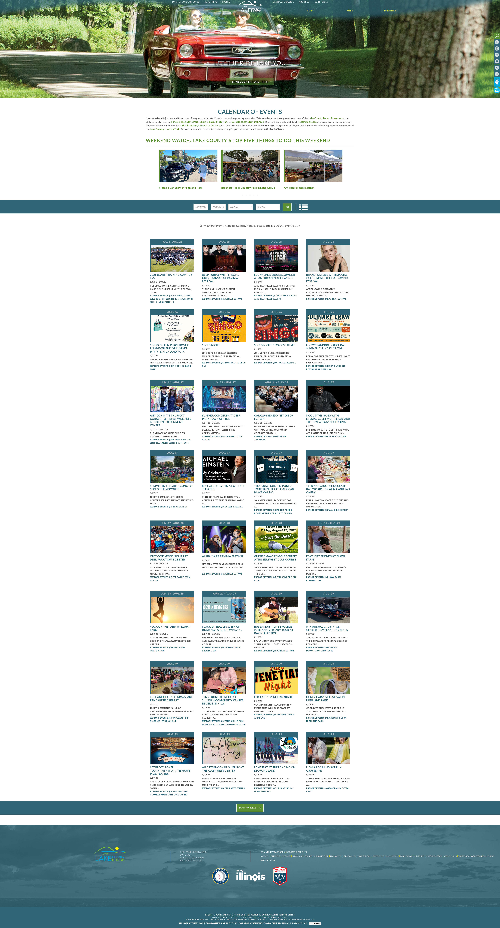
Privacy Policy (281, 917)
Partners (390, 10)
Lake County (349, 856)
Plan (310, 10)
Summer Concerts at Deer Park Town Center (221, 417)
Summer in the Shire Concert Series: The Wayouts (171, 487)
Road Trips (211, 2)
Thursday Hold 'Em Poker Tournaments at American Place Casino (274, 489)
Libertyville (378, 856)
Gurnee (308, 856)
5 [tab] (258, 195)
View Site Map (242, 917)
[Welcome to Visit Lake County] (251, 11)
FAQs (232, 917)
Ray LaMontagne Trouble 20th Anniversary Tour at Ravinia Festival (273, 630)
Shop (150, 10)
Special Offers (287, 915)
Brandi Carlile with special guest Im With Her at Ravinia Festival (327, 278)
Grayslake (297, 856)
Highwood (335, 856)
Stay (190, 10)
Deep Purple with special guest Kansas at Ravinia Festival (220, 278)
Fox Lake (286, 856)
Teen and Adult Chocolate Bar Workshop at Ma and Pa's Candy (328, 489)
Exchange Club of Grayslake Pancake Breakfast (171, 698)
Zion (272, 860)
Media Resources (220, 917)
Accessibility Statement (261, 917)
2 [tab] (246, 195)
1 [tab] (242, 195)
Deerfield (275, 856)
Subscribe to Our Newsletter (263, 915)
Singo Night (211, 345)
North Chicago (434, 856)
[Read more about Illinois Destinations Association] (280, 887)
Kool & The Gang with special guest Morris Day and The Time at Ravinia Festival (328, 419)
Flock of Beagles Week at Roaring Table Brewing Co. (222, 628)
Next (345, 165)
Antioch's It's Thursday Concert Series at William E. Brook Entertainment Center (171, 420)
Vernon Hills (450, 856)
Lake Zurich (364, 856)
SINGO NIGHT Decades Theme (274, 345)
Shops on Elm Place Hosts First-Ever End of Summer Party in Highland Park (169, 348)
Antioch (265, 856)
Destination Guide (283, 2)
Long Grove (406, 856)
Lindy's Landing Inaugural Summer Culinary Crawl (325, 347)
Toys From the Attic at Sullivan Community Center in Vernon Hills (223, 700)
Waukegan (476, 856)
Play (70, 10)
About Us (304, 2)
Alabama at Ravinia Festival (223, 556)
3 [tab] (250, 195)
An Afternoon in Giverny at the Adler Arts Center (223, 769)
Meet (350, 10)
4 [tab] (254, 195)
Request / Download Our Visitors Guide (225, 915)
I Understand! (315, 923)
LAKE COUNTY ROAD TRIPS (250, 81)
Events (226, 2)
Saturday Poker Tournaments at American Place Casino (170, 770)
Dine (110, 10)
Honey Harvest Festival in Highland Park (325, 698)
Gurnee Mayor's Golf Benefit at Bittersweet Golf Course (275, 558)
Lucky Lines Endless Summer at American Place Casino (274, 276)
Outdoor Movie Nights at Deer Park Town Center (169, 558)
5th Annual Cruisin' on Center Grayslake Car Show (327, 628)
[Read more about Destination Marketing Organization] (220, 887)
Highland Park (321, 856)
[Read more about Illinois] (250, 887)
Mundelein (419, 856)
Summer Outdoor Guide (185, 2)
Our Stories (321, 2)
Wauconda (464, 856)
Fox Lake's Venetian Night (273, 697)
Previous (154, 165)
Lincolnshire (392, 856)
